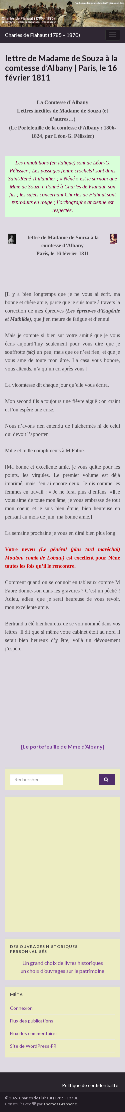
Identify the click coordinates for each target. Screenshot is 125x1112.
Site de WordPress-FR (33, 1046)
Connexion (21, 1008)
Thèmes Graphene (60, 1103)
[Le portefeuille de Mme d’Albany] (62, 746)
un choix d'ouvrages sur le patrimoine (62, 971)
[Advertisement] (62, 864)
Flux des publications (31, 1020)
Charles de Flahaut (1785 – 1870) (42, 35)
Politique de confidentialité (90, 1085)
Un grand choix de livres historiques (62, 963)
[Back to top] (110, 1097)
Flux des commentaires (34, 1033)
